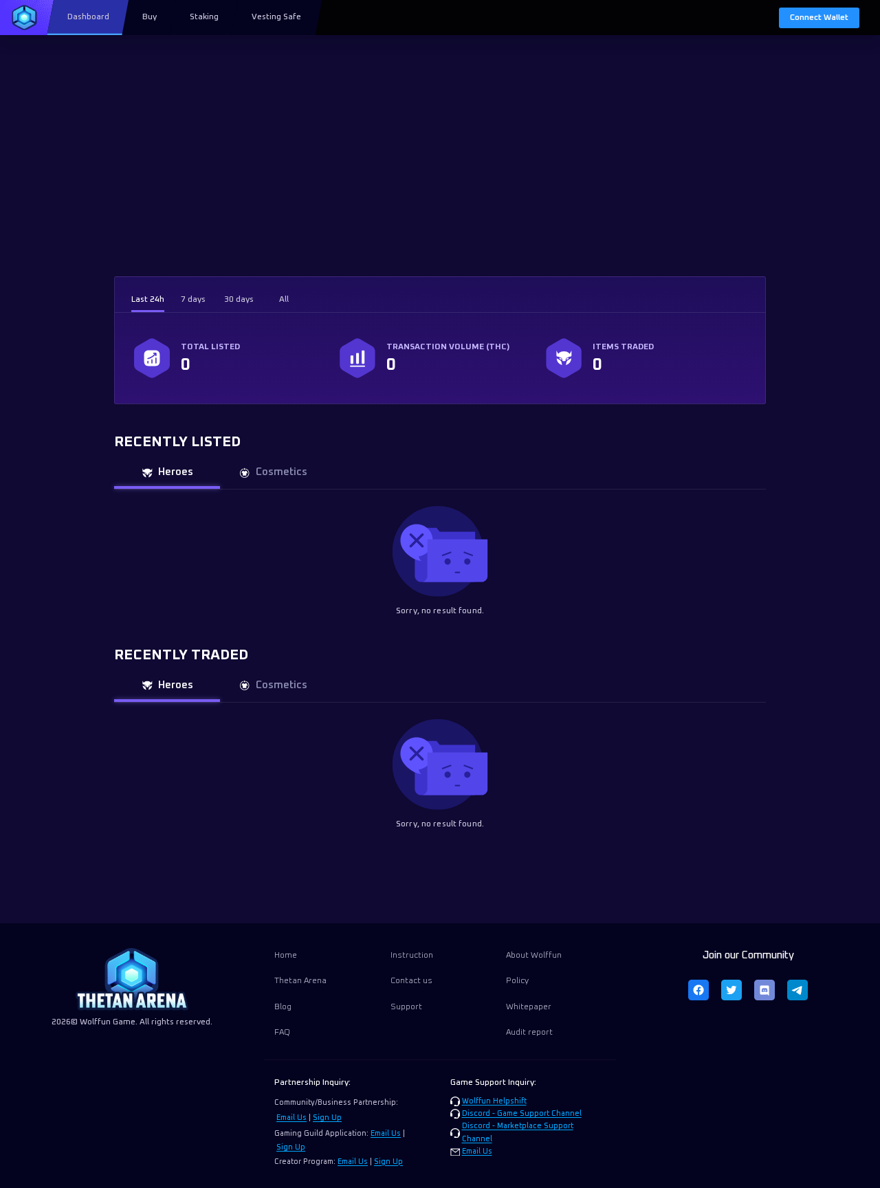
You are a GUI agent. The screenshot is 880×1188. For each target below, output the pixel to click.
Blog (283, 1007)
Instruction (411, 956)
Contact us (411, 981)
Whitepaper (528, 1007)
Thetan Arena (300, 981)
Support (406, 1007)
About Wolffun (534, 956)
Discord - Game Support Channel (522, 1113)
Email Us (291, 1117)
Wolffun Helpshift (494, 1101)
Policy (517, 981)
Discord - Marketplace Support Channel (517, 1132)
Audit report (529, 1032)
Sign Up (327, 1117)
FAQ (282, 1032)
